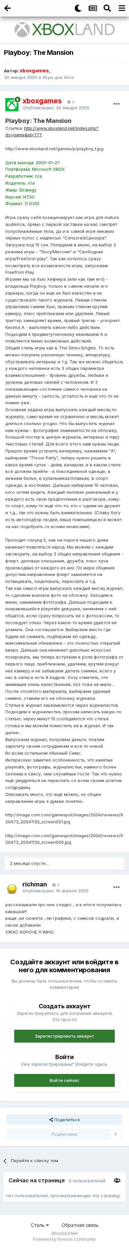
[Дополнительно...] (116, 104)
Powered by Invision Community (64, 1239)
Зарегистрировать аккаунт (64, 1036)
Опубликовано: (55, 107)
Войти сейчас (64, 1080)
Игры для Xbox (58, 77)
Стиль (38, 1225)
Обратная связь (80, 1225)
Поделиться (66, 1119)
